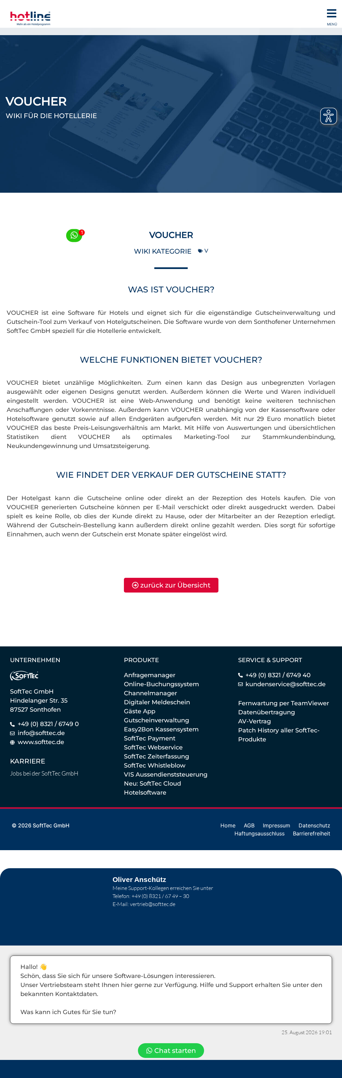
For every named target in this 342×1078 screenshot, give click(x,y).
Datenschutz (314, 825)
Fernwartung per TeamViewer (283, 703)
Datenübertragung (266, 712)
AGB (249, 825)
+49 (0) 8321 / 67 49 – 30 (160, 896)
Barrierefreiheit (311, 833)
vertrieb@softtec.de (152, 904)
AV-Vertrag (254, 721)
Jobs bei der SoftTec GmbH (44, 773)
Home (227, 825)
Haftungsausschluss (259, 833)
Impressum (276, 825)
